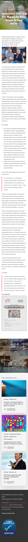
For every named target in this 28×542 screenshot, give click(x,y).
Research (19, 9)
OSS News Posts (10, 9)
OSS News (6, 399)
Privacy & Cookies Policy (8, 513)
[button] (25, 1)
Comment (6, 434)
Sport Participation (8, 439)
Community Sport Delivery (14, 7)
